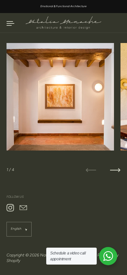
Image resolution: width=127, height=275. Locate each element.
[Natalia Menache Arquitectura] (63, 22)
